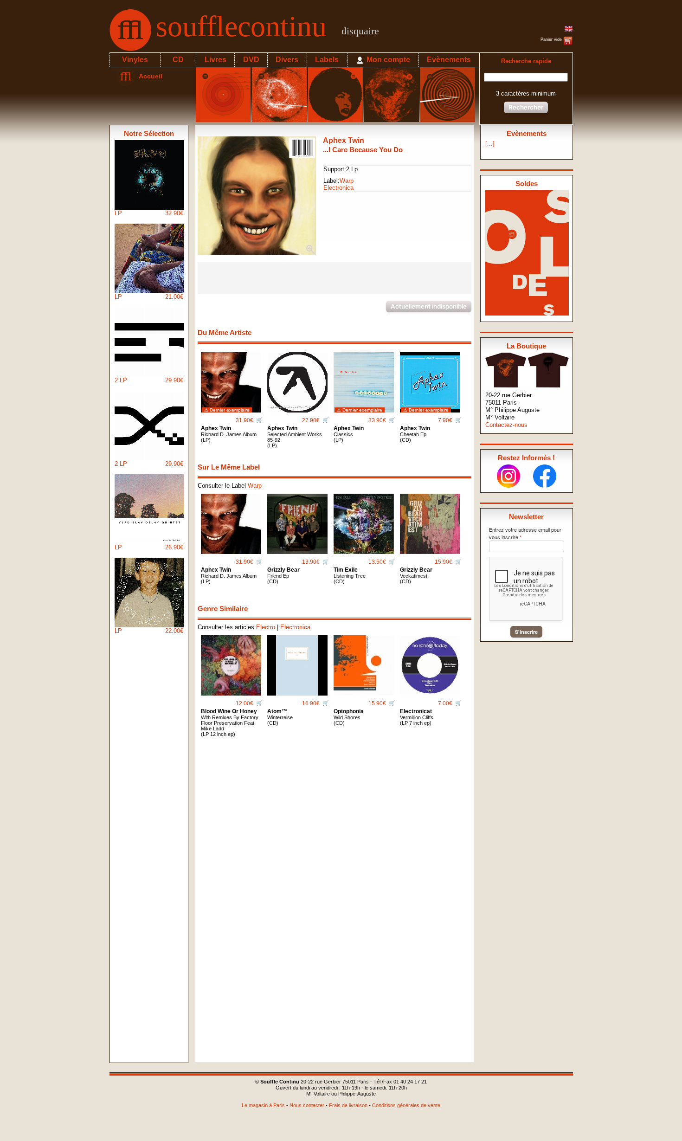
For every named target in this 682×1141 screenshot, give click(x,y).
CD (178, 60)
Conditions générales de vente (406, 1105)
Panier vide (551, 39)
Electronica (338, 187)
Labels (327, 60)
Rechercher (525, 107)
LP (149, 213)
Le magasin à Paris (263, 1105)
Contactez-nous (506, 424)
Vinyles (135, 60)
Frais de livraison (348, 1105)
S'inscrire (526, 631)
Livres (215, 60)
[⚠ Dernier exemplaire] (231, 379)
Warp (347, 180)
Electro (265, 627)
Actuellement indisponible (429, 306)
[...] (490, 143)
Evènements (449, 60)
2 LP (149, 380)
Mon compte (387, 60)
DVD (251, 60)
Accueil (148, 76)
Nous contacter (307, 1105)
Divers (287, 60)
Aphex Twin (343, 140)
